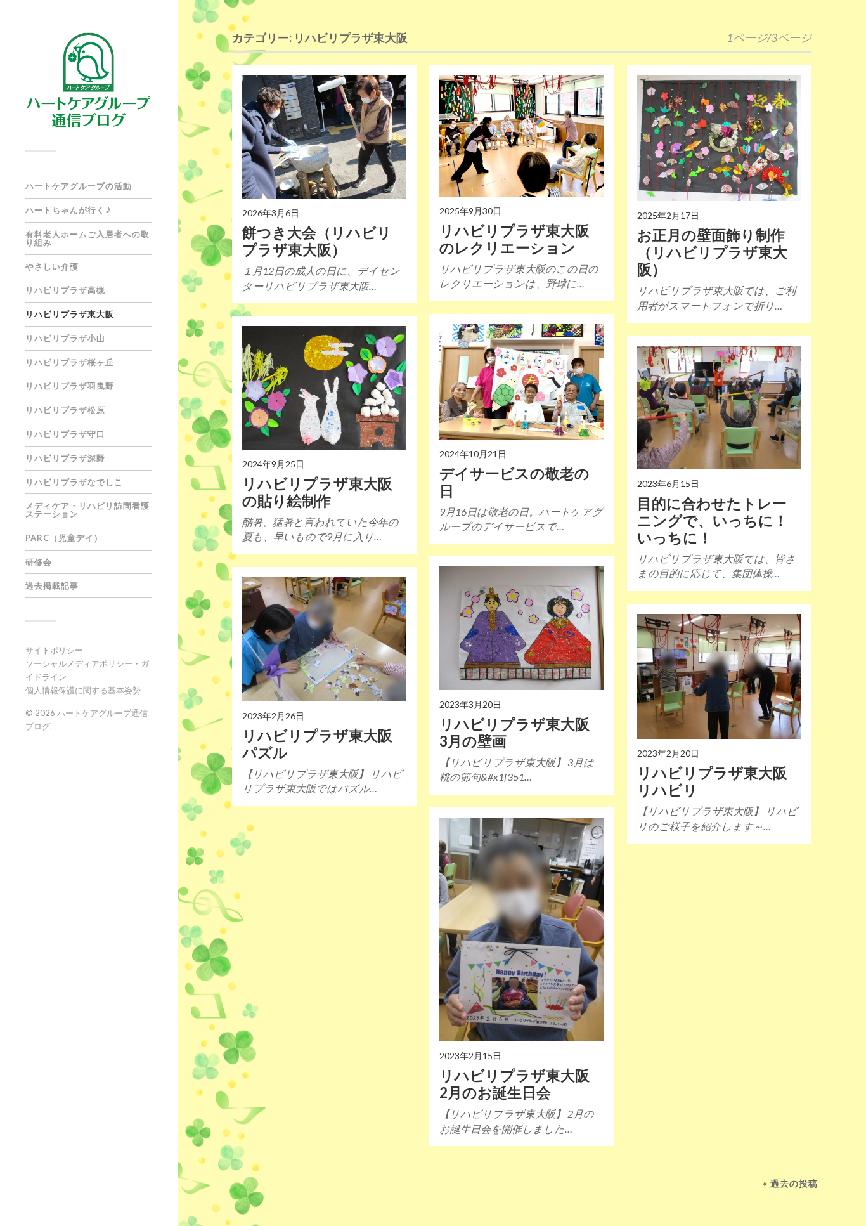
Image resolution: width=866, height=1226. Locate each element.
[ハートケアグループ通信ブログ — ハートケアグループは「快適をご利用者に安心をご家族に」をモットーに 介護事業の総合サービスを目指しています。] (88, 80)
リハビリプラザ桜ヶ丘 (69, 362)
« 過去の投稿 (790, 1183)
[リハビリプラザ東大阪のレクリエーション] (521, 136)
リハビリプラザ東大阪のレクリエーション (514, 239)
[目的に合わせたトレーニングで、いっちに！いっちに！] (719, 407)
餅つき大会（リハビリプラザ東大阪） (317, 241)
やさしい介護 (52, 266)
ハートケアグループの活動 (78, 186)
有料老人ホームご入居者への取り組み (87, 238)
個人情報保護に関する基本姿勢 (83, 690)
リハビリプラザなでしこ (74, 482)
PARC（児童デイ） (64, 538)
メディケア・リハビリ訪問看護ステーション (87, 509)
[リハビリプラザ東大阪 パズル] (324, 639)
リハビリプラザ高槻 (65, 290)
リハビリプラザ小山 (65, 338)
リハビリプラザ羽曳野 (69, 386)
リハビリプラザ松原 (65, 410)
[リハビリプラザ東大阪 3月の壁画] (521, 627)
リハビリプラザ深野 (65, 458)
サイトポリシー (54, 650)
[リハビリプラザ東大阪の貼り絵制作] (324, 387)
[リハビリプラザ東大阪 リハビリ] (719, 677)
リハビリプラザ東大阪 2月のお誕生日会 (521, 1084)
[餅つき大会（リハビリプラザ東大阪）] (324, 137)
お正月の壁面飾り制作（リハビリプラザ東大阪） (712, 252)
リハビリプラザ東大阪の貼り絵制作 (317, 492)
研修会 (38, 562)
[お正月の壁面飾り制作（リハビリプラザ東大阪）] (719, 138)
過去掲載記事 (52, 585)
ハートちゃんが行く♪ (68, 210)
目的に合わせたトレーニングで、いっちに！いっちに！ (712, 520)
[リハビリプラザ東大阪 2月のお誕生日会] (521, 929)
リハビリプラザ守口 (65, 434)
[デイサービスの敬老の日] (521, 382)
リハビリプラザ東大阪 (69, 314)
